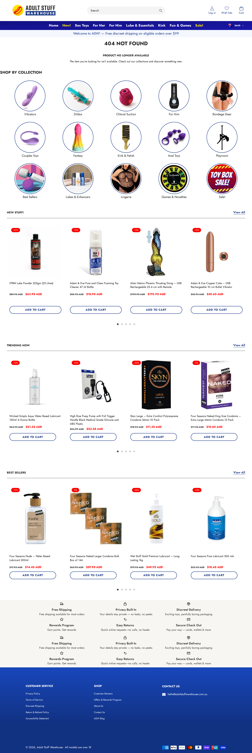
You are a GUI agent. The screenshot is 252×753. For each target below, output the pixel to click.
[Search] (161, 10)
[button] (241, 10)
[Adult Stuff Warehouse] (34, 10)
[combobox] (126, 10)
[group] (30, 98)
